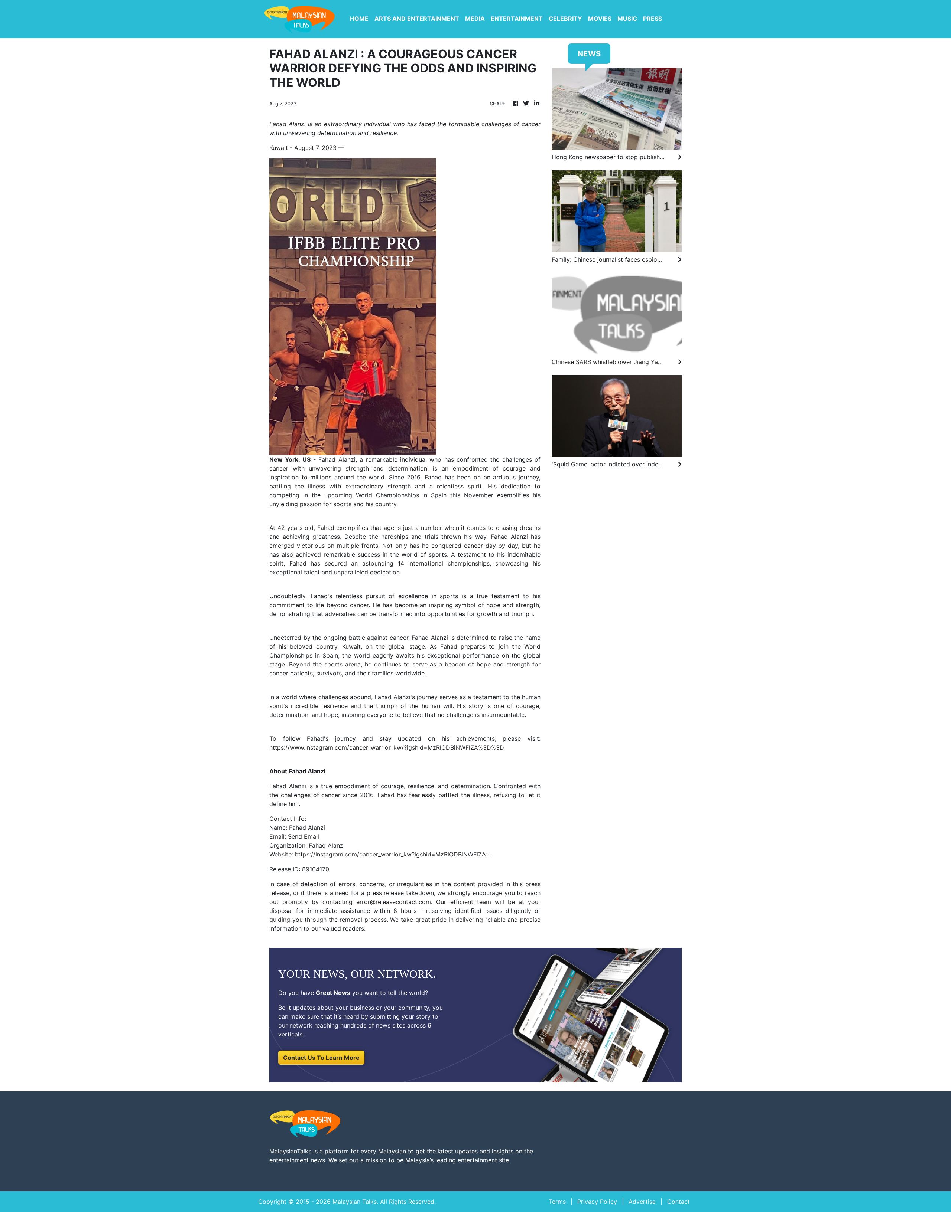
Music (627, 18)
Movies (599, 18)
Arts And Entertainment (416, 18)
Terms (557, 1201)
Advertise (642, 1201)
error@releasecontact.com (393, 901)
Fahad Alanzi (336, 459)
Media (475, 18)
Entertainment (517, 18)
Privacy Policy (597, 1201)
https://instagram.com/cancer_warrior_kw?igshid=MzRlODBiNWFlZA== (394, 854)
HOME (359, 18)
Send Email (303, 836)
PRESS (652, 18)
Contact (678, 1201)
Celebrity (565, 18)
